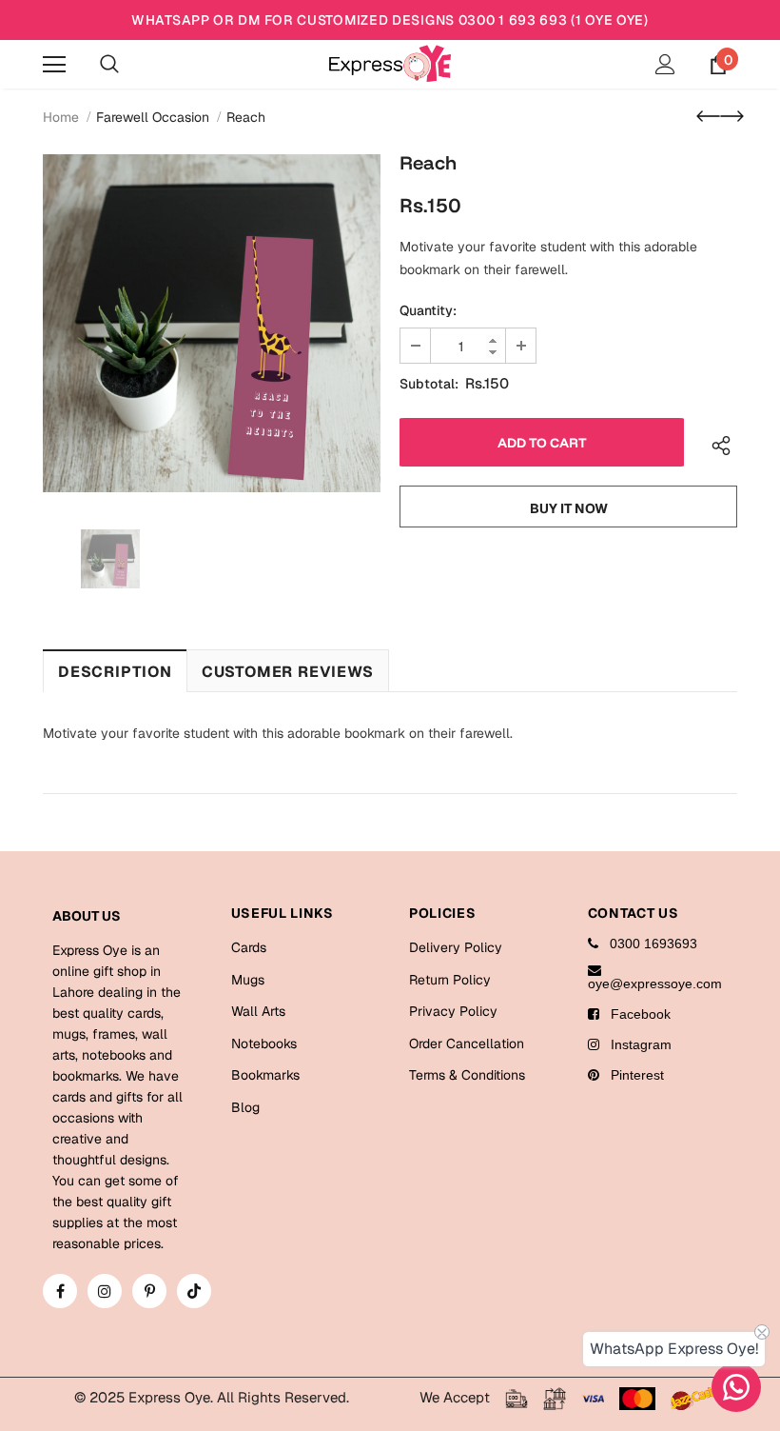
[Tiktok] (194, 1291)
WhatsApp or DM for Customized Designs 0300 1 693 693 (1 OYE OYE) (390, 20)
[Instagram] (105, 1291)
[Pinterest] (149, 1291)
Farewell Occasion (152, 117)
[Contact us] (736, 1387)
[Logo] (390, 63)
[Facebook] (60, 1291)
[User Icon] (665, 64)
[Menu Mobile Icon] (54, 64)
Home (61, 117)
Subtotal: (429, 383)
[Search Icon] (109, 64)
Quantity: (428, 310)
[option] (211, 323)
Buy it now (569, 508)
